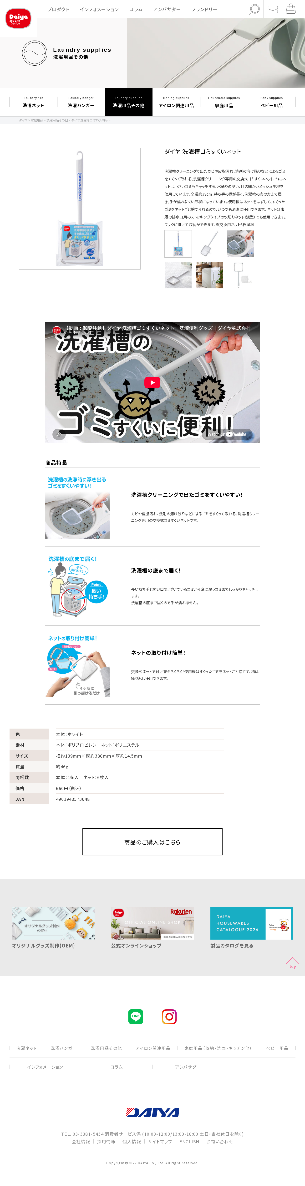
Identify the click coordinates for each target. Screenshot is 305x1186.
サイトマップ (160, 1141)
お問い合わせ (220, 1141)
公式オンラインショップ (136, 945)
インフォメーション (99, 9)
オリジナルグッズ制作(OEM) (43, 945)
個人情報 (131, 1141)
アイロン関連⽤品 (176, 102)
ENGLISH (189, 1141)
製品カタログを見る (232, 945)
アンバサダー (167, 9)
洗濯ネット (33, 102)
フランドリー (205, 9)
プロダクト (58, 9)
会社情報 (81, 1141)
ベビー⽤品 (271, 102)
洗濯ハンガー (81, 102)
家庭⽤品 (224, 102)
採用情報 (106, 1141)
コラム (136, 9)
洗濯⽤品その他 (128, 102)
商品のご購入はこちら (152, 842)
